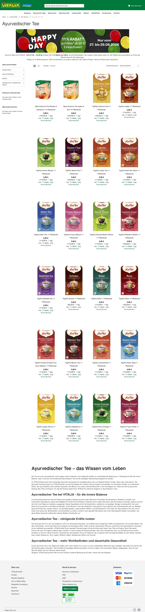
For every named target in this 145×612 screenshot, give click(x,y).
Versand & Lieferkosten (70, 571)
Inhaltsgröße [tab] (8, 74)
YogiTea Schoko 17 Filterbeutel (74, 298)
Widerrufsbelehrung (69, 584)
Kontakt (14, 575)
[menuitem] (28, 13)
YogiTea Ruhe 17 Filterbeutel (101, 298)
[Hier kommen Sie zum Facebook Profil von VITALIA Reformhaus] (139, 609)
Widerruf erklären (70, 589)
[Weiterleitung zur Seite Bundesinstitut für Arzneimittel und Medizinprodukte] (68, 602)
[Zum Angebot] (72, 41)
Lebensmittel (13, 17)
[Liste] (38, 66)
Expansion (15, 590)
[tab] (72, 13)
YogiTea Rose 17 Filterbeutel (129, 298)
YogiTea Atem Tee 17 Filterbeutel (46, 234)
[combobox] (64, 5)
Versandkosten (46, 120)
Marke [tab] (4, 78)
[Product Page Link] (46, 88)
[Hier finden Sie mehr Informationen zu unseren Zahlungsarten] (123, 585)
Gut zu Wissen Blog (18, 581)
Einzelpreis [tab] (6, 70)
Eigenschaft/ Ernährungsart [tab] (11, 84)
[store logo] (16, 4)
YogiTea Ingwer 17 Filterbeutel (129, 106)
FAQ (63, 575)
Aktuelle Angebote (17, 578)
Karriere (14, 587)
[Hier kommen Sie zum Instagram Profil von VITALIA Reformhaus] (134, 609)
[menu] (72, 13)
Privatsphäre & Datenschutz (72, 581)
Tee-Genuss (25, 17)
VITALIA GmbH (16, 571)
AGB (64, 578)
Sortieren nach (112, 66)
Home (4, 17)
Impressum (15, 594)
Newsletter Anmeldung (19, 584)
